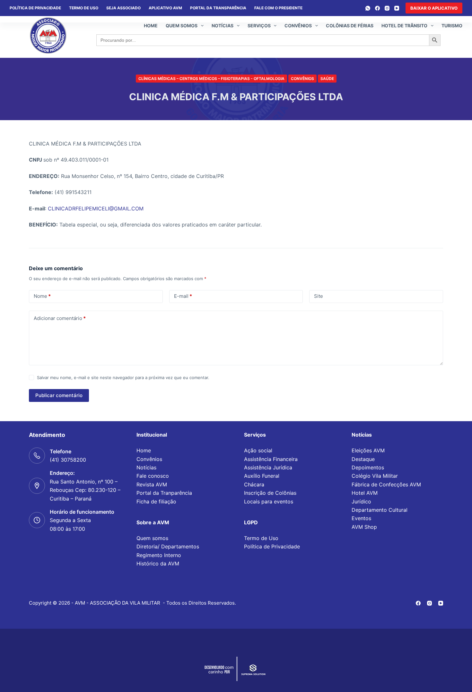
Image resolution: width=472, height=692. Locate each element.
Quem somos (181, 25)
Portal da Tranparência (164, 493)
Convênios (298, 25)
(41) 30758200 (68, 460)
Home (151, 25)
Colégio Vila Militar (375, 476)
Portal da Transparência (218, 7)
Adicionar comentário (60, 318)
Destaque (363, 459)
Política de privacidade (35, 7)
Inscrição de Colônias (270, 493)
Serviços (259, 25)
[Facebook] (377, 8)
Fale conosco (152, 476)
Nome (42, 296)
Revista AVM (151, 484)
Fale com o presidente (278, 7)
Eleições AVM (368, 450)
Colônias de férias (349, 25)
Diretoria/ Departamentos (167, 546)
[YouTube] (396, 8)
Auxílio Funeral (261, 476)
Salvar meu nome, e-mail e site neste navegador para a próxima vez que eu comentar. (123, 377)
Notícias (222, 25)
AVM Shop (364, 527)
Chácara (254, 484)
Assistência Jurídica (268, 467)
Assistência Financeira (271, 459)
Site (318, 296)
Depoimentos (368, 467)
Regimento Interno (158, 555)
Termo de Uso (83, 7)
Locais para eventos (268, 501)
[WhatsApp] (367, 8)
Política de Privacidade (272, 546)
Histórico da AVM (157, 563)
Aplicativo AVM (165, 7)
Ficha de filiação (156, 501)
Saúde (327, 78)
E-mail (183, 296)
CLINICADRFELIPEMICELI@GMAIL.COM (96, 208)
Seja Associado (123, 7)
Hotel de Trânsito (404, 25)
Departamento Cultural (379, 510)
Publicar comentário (59, 395)
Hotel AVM (365, 493)
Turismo (451, 25)
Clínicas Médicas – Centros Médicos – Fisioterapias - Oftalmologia (211, 78)
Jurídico (361, 501)
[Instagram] (387, 8)
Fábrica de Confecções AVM (386, 484)
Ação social (258, 450)
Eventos (361, 518)
